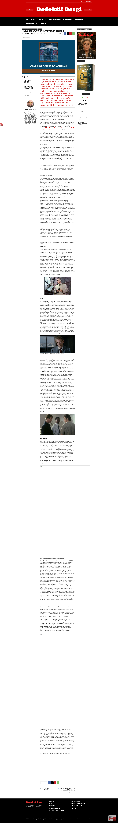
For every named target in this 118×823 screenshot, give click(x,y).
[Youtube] (32, 1)
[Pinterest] (70, 33)
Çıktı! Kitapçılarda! (80, 60)
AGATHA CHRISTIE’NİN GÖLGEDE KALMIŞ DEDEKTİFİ (67, 791)
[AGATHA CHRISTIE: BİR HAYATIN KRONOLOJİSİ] (92, 124)
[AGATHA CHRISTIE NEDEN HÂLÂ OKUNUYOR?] (35, 81)
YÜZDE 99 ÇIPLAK (44, 789)
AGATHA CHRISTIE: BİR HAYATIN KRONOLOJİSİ (82, 123)
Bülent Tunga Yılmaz (29, 33)
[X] (30, 1)
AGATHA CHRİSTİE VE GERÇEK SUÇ (28, 93)
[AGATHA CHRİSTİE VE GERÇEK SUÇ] (35, 94)
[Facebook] (26, 1)
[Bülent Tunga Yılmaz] (30, 104)
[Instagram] (28, 1)
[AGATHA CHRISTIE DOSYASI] (92, 111)
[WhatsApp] (73, 33)
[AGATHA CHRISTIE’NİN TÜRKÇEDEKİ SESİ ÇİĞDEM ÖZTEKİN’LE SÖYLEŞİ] (92, 117)
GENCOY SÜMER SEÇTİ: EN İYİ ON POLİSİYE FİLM (83, 104)
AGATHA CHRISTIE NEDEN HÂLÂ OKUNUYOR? (27, 81)
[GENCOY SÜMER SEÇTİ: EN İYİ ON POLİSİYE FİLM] (92, 105)
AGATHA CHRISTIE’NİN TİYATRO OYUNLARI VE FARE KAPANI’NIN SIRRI (28, 87)
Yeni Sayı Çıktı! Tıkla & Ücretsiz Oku (84, 29)
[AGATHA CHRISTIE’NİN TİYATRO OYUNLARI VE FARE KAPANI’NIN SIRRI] (35, 88)
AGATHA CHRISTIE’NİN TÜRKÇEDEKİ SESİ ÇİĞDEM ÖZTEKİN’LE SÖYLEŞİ (83, 117)
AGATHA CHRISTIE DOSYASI (83, 110)
